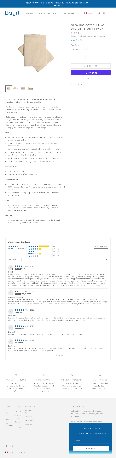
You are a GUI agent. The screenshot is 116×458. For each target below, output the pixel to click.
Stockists (28, 417)
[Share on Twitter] (82, 84)
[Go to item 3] (23, 88)
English (22, 452)
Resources (29, 420)
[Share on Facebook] (79, 84)
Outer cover (10, 117)
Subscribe (91, 448)
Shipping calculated (88, 36)
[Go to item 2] (16, 88)
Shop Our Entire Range (50, 13)
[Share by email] (88, 84)
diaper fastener (27, 117)
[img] (20, 266)
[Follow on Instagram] (12, 446)
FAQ (7, 419)
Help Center (68, 13)
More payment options (90, 78)
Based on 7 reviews (16, 248)
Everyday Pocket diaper (18, 122)
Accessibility (30, 406)
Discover (28, 424)
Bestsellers (31, 13)
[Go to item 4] (30, 88)
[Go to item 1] (8, 88)
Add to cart (90, 66)
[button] (33, 246)
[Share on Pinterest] (85, 84)
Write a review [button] (100, 247)
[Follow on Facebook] (6, 446)
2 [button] (56, 355)
